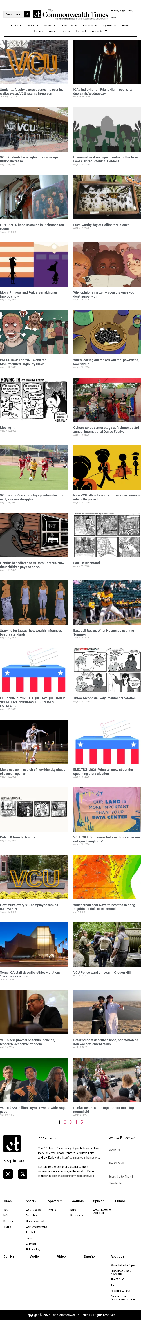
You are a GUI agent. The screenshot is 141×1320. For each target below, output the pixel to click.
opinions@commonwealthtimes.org (73, 1176)
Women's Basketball (37, 1227)
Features (88, 25)
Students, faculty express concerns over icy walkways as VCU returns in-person (31, 91)
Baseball (30, 1232)
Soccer (30, 1238)
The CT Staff (116, 1163)
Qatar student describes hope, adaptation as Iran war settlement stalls (105, 1042)
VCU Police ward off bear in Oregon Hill (102, 972)
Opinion (107, 25)
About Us (97, 31)
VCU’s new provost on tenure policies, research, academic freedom (27, 1042)
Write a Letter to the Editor (102, 1211)
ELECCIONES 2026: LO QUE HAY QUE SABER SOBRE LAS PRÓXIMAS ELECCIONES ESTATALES (32, 702)
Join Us (115, 1285)
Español (81, 31)
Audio (52, 31)
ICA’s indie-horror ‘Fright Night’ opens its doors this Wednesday (102, 91)
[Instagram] (8, 1174)
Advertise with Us (120, 1291)
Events (52, 1210)
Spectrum (67, 25)
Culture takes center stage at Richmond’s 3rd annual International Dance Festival (106, 430)
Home (14, 25)
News (31, 25)
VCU (5, 1210)
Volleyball (31, 1244)
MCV (5, 1215)
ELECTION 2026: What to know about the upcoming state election (103, 772)
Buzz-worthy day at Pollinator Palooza (101, 225)
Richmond (8, 1221)
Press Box (31, 1215)
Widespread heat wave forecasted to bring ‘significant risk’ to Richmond (104, 907)
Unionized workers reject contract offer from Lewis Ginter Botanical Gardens (105, 159)
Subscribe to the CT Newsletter (122, 1272)
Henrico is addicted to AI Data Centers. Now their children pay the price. (32, 565)
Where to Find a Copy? (123, 1265)
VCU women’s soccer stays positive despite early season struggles (31, 497)
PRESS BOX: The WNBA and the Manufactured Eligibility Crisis (23, 362)
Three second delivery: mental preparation (104, 698)
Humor (126, 25)
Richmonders (77, 1215)
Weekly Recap (33, 1210)
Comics (38, 31)
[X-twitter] (22, 1174)
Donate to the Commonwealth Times (123, 1298)
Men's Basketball (35, 1221)
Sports (48, 25)
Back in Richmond (86, 563)
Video (66, 31)
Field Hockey (33, 1249)
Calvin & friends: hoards (17, 837)
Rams (73, 1210)
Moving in (7, 428)
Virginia (7, 1227)
